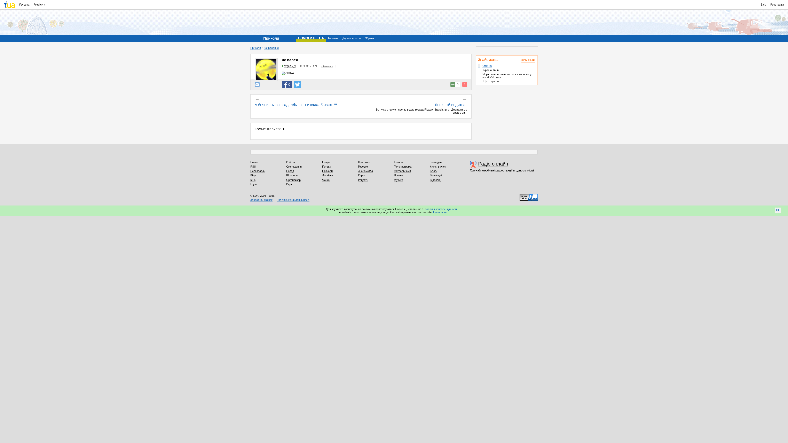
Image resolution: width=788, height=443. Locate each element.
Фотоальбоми (402, 170)
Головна (24, 4)
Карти (361, 175)
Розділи (38, 4)
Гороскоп (363, 166)
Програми (364, 162)
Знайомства (488, 60)
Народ (290, 170)
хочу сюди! (528, 59)
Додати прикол (351, 38)
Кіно (252, 180)
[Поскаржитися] (464, 84)
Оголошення (294, 166)
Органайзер (293, 180)
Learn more (440, 212)
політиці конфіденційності (441, 209)
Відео (253, 175)
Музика (398, 180)
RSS (253, 166)
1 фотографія (490, 81)
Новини (398, 175)
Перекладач (257, 170)
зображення (327, 66)
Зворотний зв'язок (261, 199)
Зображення (271, 47)
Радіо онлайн (493, 164)
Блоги (433, 170)
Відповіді (435, 180)
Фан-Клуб (436, 175)
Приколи (255, 47)
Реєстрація (777, 4)
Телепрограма (402, 166)
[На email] (257, 84)
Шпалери (292, 175)
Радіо (289, 184)
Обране (369, 38)
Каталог (399, 162)
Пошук (326, 162)
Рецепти (363, 180)
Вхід (763, 4)
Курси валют (438, 166)
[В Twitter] (297, 84)
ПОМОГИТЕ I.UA (311, 38)
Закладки (436, 162)
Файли (326, 180)
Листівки (327, 175)
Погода (326, 166)
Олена (487, 65)
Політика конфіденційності (293, 199)
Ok (778, 210)
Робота (290, 162)
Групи (253, 184)
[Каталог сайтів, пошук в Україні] (529, 196)
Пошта (254, 162)
